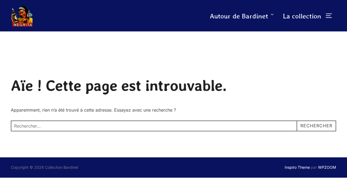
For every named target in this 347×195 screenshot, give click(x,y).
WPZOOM (327, 167)
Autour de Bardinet (239, 16)
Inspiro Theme (297, 167)
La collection (302, 16)
